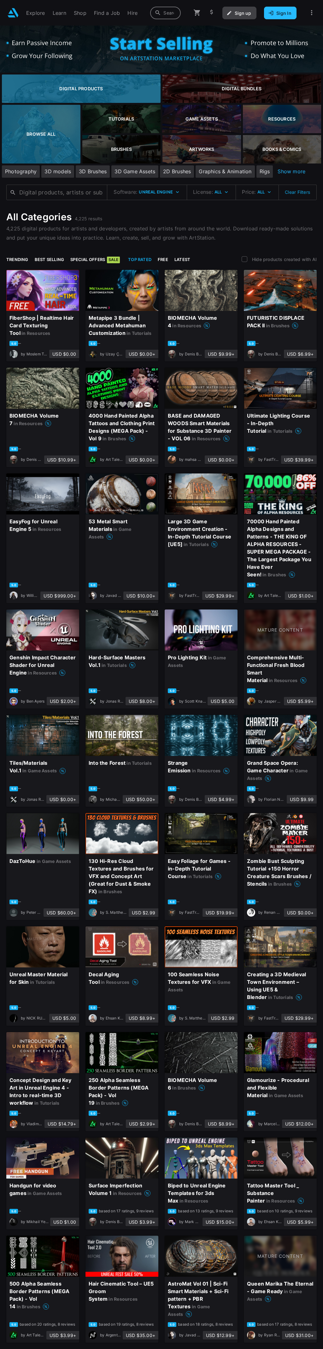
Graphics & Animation (225, 171)
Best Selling (49, 259)
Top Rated (139, 259)
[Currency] (211, 12)
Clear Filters (297, 192)
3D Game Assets (135, 171)
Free (163, 259)
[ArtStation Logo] (13, 13)
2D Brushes (177, 171)
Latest (182, 259)
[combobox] (165, 13)
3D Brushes (93, 171)
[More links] (311, 12)
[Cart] (197, 12)
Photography (21, 171)
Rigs (265, 171)
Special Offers (94, 259)
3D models (57, 171)
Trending (17, 259)
